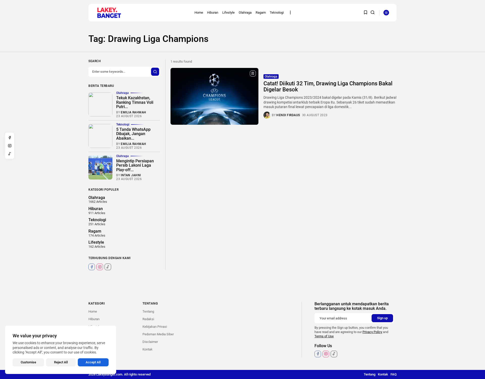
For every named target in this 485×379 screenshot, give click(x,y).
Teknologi (277, 12)
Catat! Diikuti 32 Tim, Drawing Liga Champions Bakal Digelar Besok (328, 86)
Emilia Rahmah (133, 112)
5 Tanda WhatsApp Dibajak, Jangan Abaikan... (133, 134)
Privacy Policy (372, 332)
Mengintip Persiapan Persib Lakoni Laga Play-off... (135, 165)
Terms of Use (324, 336)
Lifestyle (228, 12)
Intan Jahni (131, 175)
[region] (60, 350)
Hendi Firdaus (288, 115)
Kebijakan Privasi (154, 327)
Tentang (148, 311)
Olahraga (245, 12)
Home (199, 12)
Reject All (61, 362)
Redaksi (148, 319)
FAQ (394, 374)
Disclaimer (150, 342)
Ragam (261, 12)
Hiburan (212, 12)
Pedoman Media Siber (158, 334)
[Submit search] (155, 72)
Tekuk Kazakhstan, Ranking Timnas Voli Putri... (134, 102)
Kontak (147, 349)
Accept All (93, 362)
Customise (28, 362)
